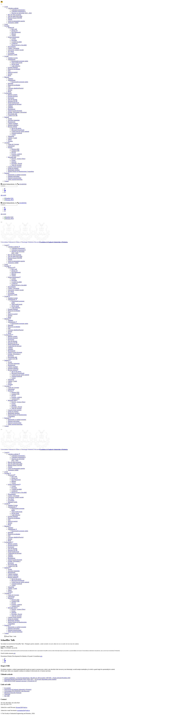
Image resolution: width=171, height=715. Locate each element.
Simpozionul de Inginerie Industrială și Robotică (17, 689)
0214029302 (22, 184)
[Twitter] (5, 190)
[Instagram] (5, 192)
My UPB (6, 696)
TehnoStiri (7, 694)
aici (41, 656)
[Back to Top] (2, 2)
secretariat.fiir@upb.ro (23, 710)
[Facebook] (4, 189)
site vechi (3, 195)
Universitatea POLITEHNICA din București (16, 691)
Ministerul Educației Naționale (12, 692)
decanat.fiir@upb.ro (21, 707)
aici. (14, 653)
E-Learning (7, 688)
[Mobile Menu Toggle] (1, 429)
